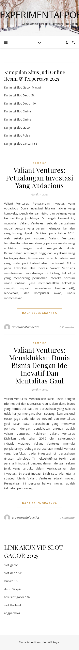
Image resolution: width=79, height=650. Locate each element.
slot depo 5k (12, 573)
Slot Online (24, 111)
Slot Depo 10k (26, 103)
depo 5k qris (12, 589)
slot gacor (11, 565)
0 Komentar (67, 327)
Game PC (39, 163)
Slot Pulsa (23, 135)
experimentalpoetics (26, 327)
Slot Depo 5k (25, 95)
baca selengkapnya (39, 313)
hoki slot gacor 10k (17, 597)
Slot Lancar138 (27, 143)
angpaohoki (12, 613)
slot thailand (12, 605)
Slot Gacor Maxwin (29, 87)
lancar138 (11, 581)
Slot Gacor (24, 127)
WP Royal (54, 642)
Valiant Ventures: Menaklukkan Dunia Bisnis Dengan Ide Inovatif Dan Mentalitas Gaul (39, 365)
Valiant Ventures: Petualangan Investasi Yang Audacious (39, 177)
